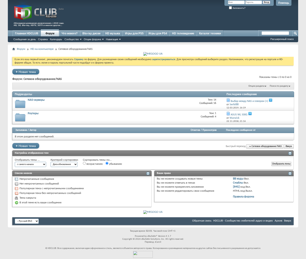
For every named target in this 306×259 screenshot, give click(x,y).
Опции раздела (256, 86)
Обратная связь (201, 220)
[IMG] (236, 186)
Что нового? (70, 33)
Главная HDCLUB (26, 33)
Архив (278, 220)
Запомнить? (239, 8)
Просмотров (210, 130)
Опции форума (92, 39)
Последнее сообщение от (241, 130)
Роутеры (33, 113)
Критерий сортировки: (64, 159)
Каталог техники (210, 33)
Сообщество (72, 39)
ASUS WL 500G (239, 114)
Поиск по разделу (279, 86)
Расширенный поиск (282, 39)
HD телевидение (183, 33)
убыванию (115, 163)
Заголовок (21, 130)
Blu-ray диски (91, 33)
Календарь (56, 39)
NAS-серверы (36, 100)
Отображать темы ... (27, 159)
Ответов (195, 130)
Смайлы (238, 182)
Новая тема (26, 72)
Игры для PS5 (134, 33)
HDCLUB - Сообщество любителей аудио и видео (243, 220)
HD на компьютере (42, 49)
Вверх (289, 146)
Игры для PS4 (158, 33)
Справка (43, 39)
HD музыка (112, 33)
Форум (49, 33)
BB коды (238, 178)
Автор (33, 130)
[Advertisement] (210, 19)
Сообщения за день (24, 39)
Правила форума (243, 196)
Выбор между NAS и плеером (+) (249, 101)
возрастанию (94, 163)
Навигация (112, 39)
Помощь (283, 2)
